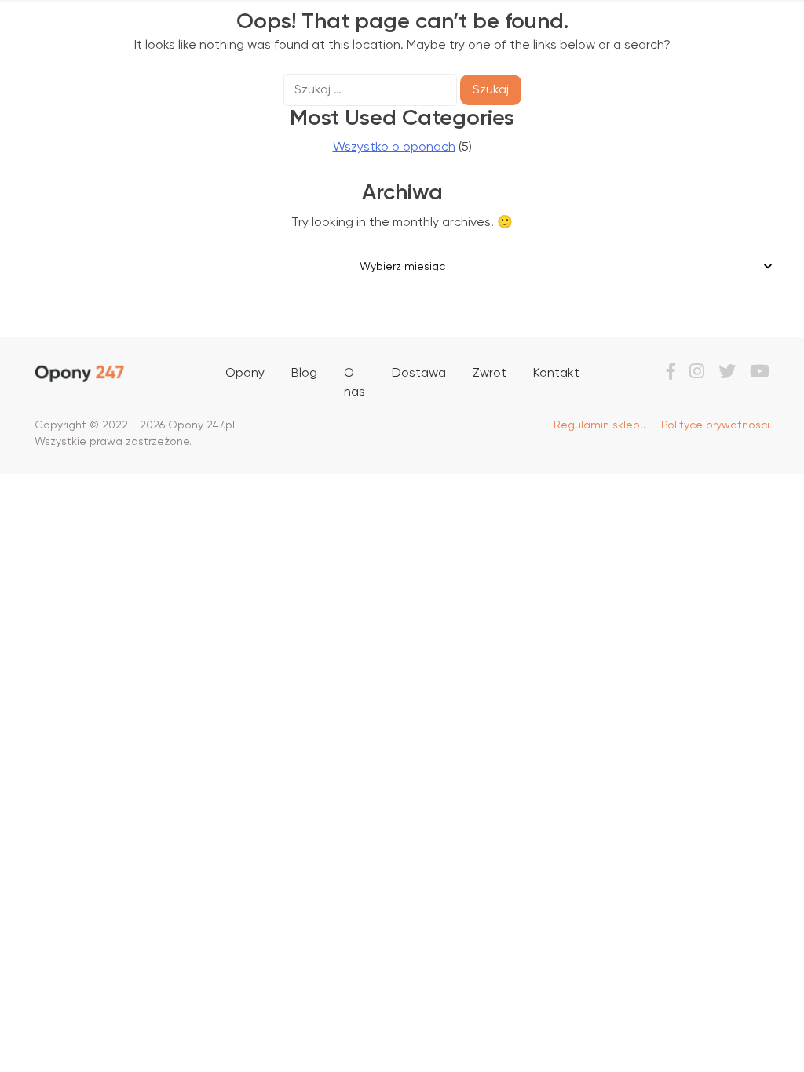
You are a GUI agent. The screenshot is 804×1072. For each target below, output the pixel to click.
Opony (245, 373)
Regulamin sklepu (600, 425)
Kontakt (556, 373)
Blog (304, 373)
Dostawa (419, 373)
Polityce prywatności (715, 425)
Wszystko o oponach (394, 147)
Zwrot (489, 373)
